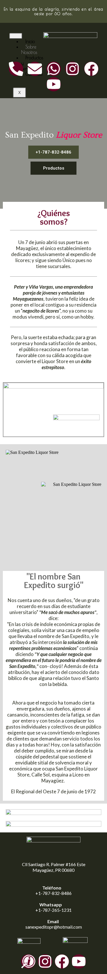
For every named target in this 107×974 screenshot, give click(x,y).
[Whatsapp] (54, 69)
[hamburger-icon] (15, 36)
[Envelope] (35, 69)
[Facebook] (91, 69)
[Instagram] (72, 69)
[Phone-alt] (16, 69)
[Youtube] (54, 84)
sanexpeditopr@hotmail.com (53, 926)
